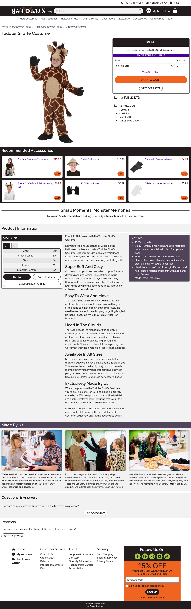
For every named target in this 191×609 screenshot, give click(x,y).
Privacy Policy (105, 561)
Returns (44, 561)
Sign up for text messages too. (146, 585)
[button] (158, 10)
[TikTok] (167, 556)
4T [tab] (14, 245)
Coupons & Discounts (81, 554)
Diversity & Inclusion (80, 561)
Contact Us (156, 2)
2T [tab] (6, 245)
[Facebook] (138, 556)
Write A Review (13, 536)
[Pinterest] (145, 556)
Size (117, 60)
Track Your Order (21, 561)
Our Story (74, 557)
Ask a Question (95, 512)
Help (176, 2)
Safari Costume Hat (90, 159)
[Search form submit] (140, 11)
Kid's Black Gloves (90, 183)
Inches (17, 276)
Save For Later (151, 88)
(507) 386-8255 (134, 2)
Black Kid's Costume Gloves (158, 159)
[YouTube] (159, 556)
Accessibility (76, 568)
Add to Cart (151, 80)
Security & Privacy (107, 557)
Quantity (181, 60)
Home (20, 549)
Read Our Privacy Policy (152, 597)
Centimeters (46, 276)
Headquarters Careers (81, 564)
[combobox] (95, 11)
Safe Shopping (105, 554)
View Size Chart (151, 72)
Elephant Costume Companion (33, 159)
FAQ (42, 568)
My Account (24, 554)
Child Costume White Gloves (159, 183)
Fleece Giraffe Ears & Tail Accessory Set (35, 185)
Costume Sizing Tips (32, 284)
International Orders (51, 564)
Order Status (47, 557)
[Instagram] (152, 556)
